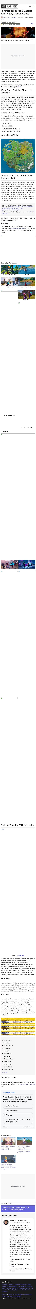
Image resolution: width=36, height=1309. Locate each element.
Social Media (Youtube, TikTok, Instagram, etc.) (18, 1121)
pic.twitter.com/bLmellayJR (10, 210)
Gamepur (10, 1284)
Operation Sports (25, 1288)
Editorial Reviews (12, 1106)
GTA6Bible (5, 1291)
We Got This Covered (19, 1286)
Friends (9, 1115)
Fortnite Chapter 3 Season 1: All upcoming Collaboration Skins (8, 1147)
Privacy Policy (28, 1294)
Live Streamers (12, 1110)
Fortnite (9, 1203)
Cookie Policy (19, 1294)
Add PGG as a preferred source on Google (11, 24)
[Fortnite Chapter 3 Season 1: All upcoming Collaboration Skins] (8, 1141)
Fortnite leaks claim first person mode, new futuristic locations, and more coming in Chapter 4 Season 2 (24, 1149)
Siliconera (9, 1286)
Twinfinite (4, 1284)
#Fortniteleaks (18, 208)
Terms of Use (5, 1296)
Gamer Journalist (6, 1288)
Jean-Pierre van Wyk (9, 17)
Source (4, 1072)
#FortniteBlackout (8, 208)
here (19, 87)
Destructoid (29, 1286)
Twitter (12, 1208)
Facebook (21, 1208)
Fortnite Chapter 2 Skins (27, 1084)
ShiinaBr (21, 955)
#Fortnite (30, 207)
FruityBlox (21, 1290)
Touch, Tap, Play (12, 1290)
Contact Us (11, 1294)
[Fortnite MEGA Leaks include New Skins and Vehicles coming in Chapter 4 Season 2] (8, 1159)
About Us (4, 1294)
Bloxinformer (28, 1290)
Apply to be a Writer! (16, 1296)
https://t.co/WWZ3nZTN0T (18, 207)
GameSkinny (15, 1288)
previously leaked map (17, 228)
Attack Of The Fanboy (20, 1284)
